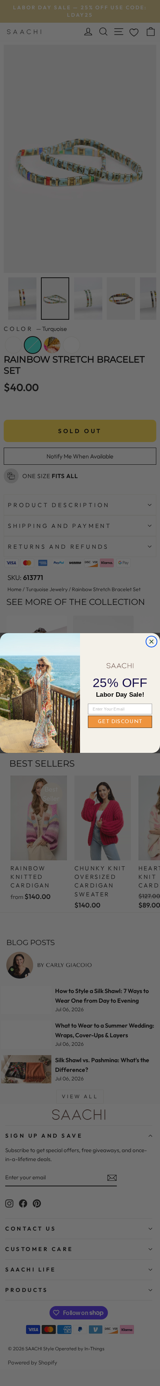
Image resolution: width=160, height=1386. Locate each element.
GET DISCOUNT (120, 721)
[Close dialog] (151, 641)
